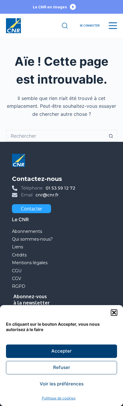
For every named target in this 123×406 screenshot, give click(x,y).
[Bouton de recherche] (111, 136)
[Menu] (113, 25)
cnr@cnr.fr (47, 195)
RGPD (18, 286)
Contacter (31, 209)
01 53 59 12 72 (60, 188)
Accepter (61, 351)
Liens (17, 247)
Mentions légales (30, 262)
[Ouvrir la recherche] (65, 26)
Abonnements (27, 231)
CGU (16, 270)
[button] (114, 313)
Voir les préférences (62, 384)
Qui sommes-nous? (32, 239)
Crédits (19, 255)
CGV (16, 278)
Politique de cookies (59, 398)
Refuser (61, 367)
